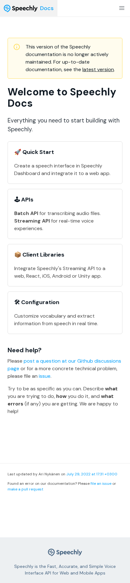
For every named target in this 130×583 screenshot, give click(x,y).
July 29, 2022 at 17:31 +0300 (91, 474)
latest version (98, 69)
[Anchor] (46, 350)
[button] (122, 8)
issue (44, 376)
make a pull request (25, 489)
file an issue (101, 483)
